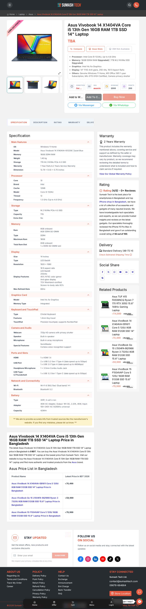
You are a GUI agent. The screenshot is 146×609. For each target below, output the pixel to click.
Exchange (62, 579)
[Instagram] (88, 559)
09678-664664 (118, 585)
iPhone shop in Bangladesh (112, 201)
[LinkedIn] (95, 559)
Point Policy (38, 579)
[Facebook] (80, 559)
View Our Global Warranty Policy (115, 174)
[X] (117, 559)
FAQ (60, 593)
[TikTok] (110, 559)
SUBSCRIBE (60, 555)
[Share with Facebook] (102, 272)
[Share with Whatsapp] (114, 272)
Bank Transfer (64, 590)
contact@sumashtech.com (124, 581)
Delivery (92, 122)
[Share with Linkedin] (126, 272)
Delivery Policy (39, 575)
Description (40, 122)
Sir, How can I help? (123, 601)
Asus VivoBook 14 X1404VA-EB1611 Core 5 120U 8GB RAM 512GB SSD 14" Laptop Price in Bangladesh (35, 487)
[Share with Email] (120, 272)
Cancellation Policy (41, 590)
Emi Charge (63, 586)
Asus (74, 462)
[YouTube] (103, 559)
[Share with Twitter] (108, 272)
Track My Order (14, 583)
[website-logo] (69, 5)
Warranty (74, 122)
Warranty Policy (40, 597)
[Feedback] (139, 592)
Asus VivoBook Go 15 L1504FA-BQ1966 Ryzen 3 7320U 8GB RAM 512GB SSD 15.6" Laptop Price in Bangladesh (36, 501)
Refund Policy (39, 586)
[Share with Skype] (102, 278)
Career (10, 586)
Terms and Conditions (17, 579)
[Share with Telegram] (132, 272)
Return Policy (39, 583)
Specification (19, 122)
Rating (58, 122)
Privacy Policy (39, 593)
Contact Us (63, 575)
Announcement (65, 583)
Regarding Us (13, 575)
